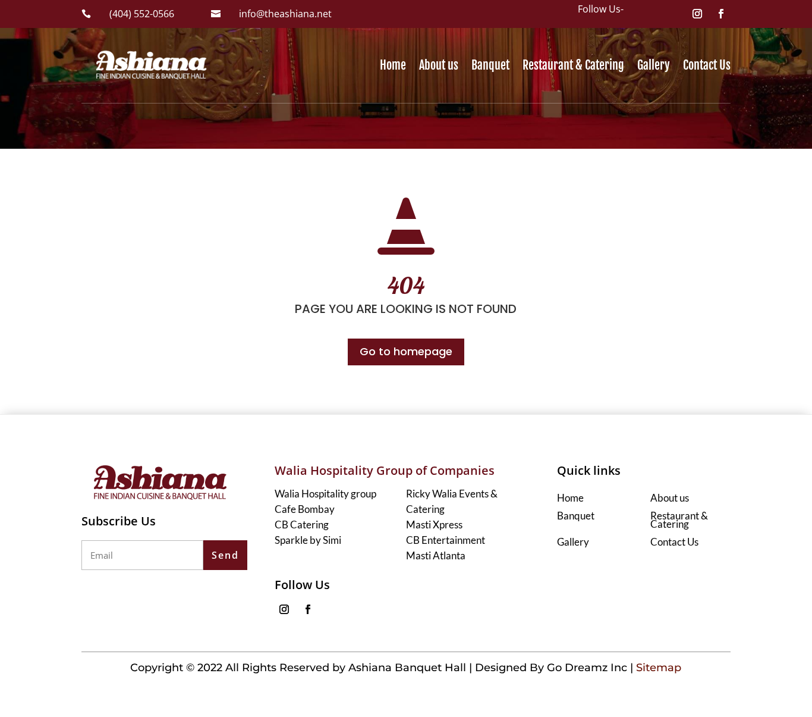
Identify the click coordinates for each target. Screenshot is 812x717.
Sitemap (658, 667)
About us (438, 65)
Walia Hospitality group (325, 493)
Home (393, 65)
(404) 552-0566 (141, 13)
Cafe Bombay (305, 509)
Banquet (490, 65)
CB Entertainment (445, 540)
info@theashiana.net (285, 13)
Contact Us (707, 65)
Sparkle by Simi (308, 540)
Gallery (653, 65)
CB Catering (302, 524)
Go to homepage (406, 351)
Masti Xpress (434, 524)
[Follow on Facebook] (721, 13)
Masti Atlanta (435, 555)
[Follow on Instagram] (697, 13)
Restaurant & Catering (573, 65)
